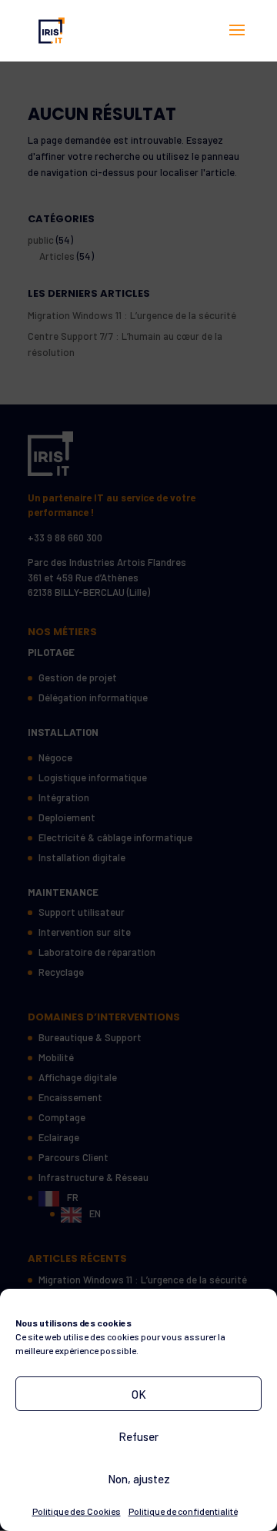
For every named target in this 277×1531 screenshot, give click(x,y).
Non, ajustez (139, 1479)
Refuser (138, 1436)
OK (139, 1394)
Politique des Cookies (76, 1511)
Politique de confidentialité (183, 1511)
